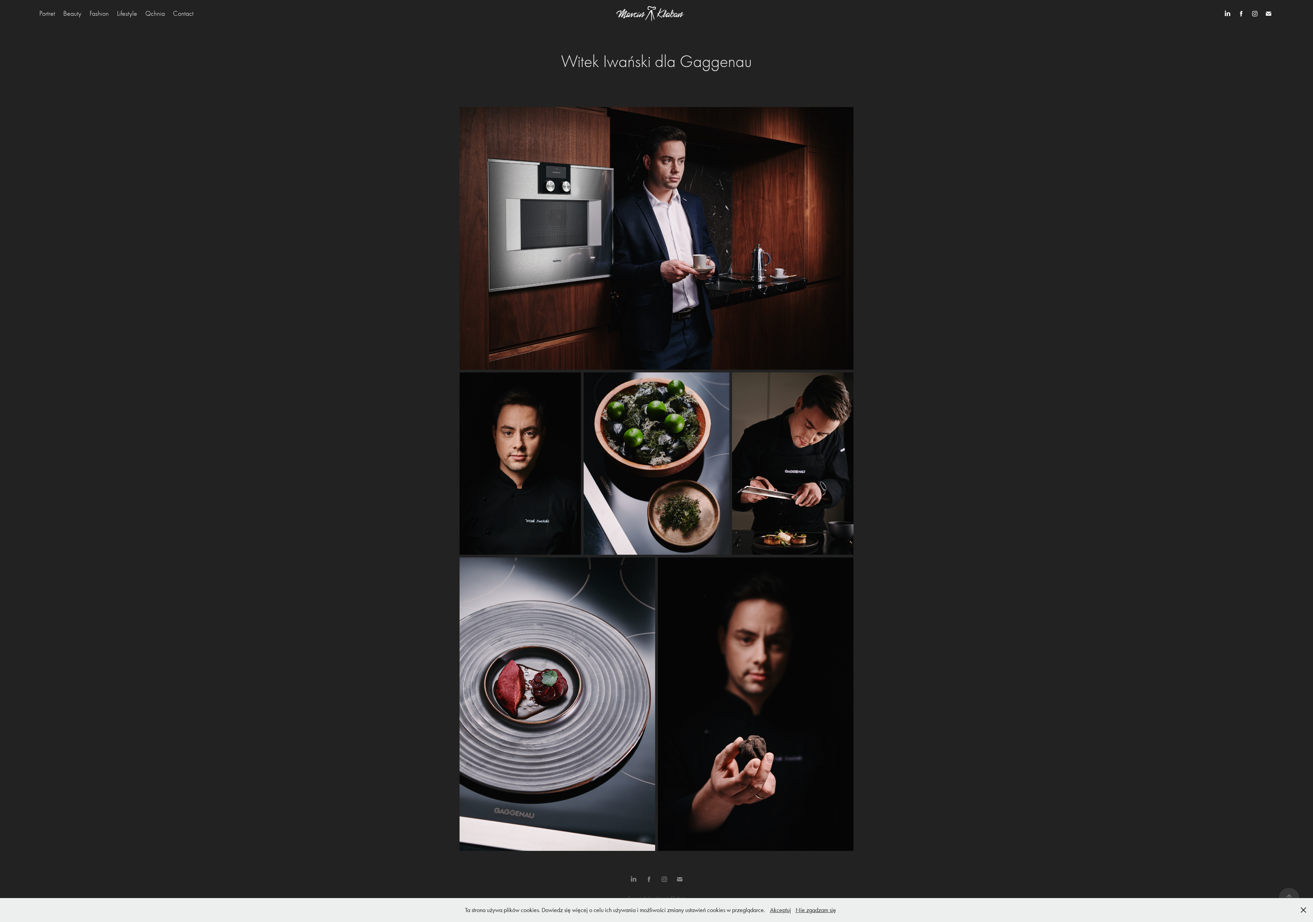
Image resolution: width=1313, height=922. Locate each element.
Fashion (99, 13)
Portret (47, 13)
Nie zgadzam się (816, 910)
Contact (183, 13)
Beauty (72, 13)
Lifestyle (127, 13)
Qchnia (155, 13)
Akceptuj (780, 910)
